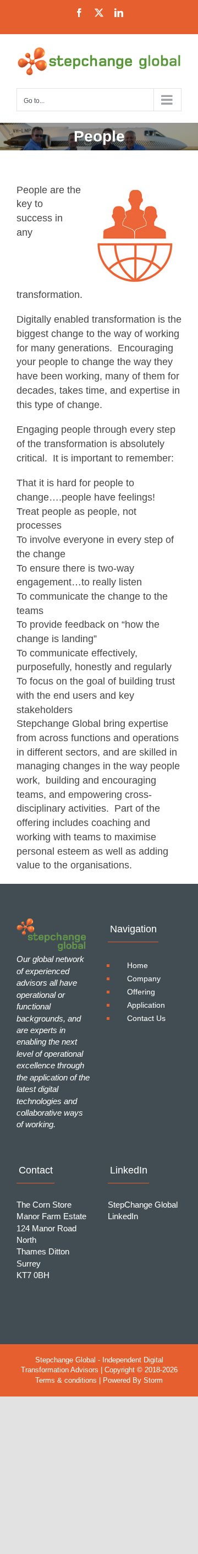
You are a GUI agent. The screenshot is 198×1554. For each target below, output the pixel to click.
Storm (153, 1380)
